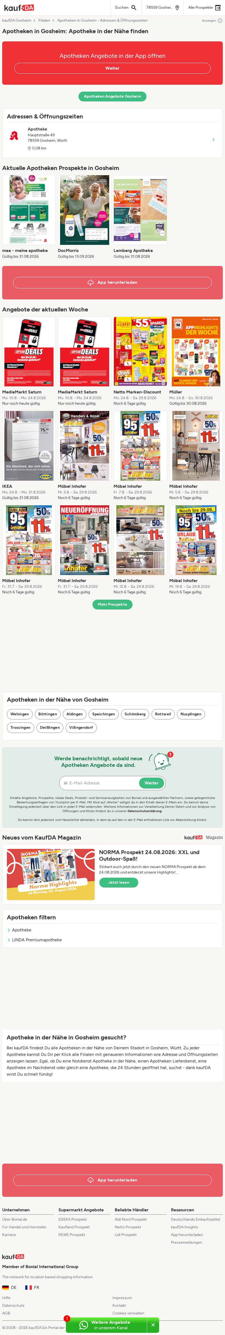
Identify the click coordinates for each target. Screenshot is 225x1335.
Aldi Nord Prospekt (131, 1219)
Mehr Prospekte (112, 604)
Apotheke (21, 929)
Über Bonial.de (14, 1219)
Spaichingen (103, 714)
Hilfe (6, 1298)
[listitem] (29, 217)
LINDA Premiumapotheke (37, 939)
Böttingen (47, 714)
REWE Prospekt (71, 1234)
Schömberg (135, 714)
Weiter (112, 68)
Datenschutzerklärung (145, 811)
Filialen (44, 20)
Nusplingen (191, 714)
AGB (6, 1313)
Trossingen (20, 727)
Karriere (9, 1234)
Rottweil (163, 714)
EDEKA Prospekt (72, 1219)
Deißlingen (50, 727)
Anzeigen (209, 20)
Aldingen (74, 714)
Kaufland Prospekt (74, 1227)
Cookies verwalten (128, 1313)
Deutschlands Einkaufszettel (195, 1219)
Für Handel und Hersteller (24, 1227)
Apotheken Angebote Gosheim (112, 96)
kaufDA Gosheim (16, 20)
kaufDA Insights (184, 1227)
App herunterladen (187, 1234)
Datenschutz (13, 1305)
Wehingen (19, 714)
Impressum (122, 1298)
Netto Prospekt (128, 1227)
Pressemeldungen (186, 1242)
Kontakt (119, 1305)
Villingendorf (81, 727)
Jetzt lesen (118, 882)
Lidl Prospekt (126, 1234)
